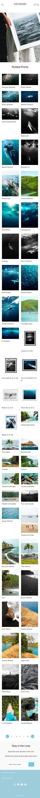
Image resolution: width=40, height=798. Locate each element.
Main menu (7, 778)
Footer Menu (9, 772)
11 (27, 736)
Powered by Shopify (20, 795)
